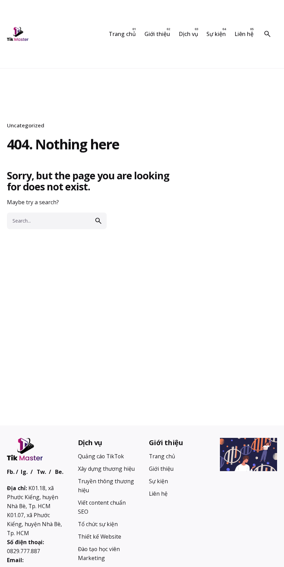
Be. (59, 472)
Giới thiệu (161, 468)
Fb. (11, 472)
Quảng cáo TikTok (101, 456)
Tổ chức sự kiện (98, 524)
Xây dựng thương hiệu (106, 468)
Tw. (41, 472)
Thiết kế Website (99, 536)
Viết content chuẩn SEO (102, 507)
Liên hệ (158, 493)
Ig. (24, 472)
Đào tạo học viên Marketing (99, 553)
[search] (98, 221)
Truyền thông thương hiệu (106, 485)
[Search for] (57, 221)
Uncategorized (25, 125)
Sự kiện (158, 481)
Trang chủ (162, 456)
